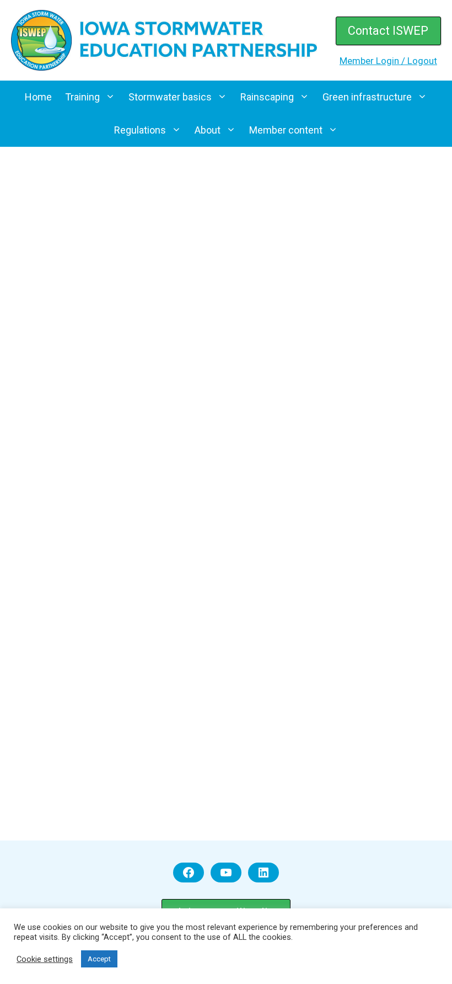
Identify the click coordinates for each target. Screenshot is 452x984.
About (207, 130)
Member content (285, 130)
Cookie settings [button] (45, 959)
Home (38, 97)
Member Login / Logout (388, 60)
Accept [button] (99, 959)
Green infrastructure (367, 97)
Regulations (140, 130)
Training (82, 97)
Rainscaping (267, 97)
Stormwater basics (170, 97)
